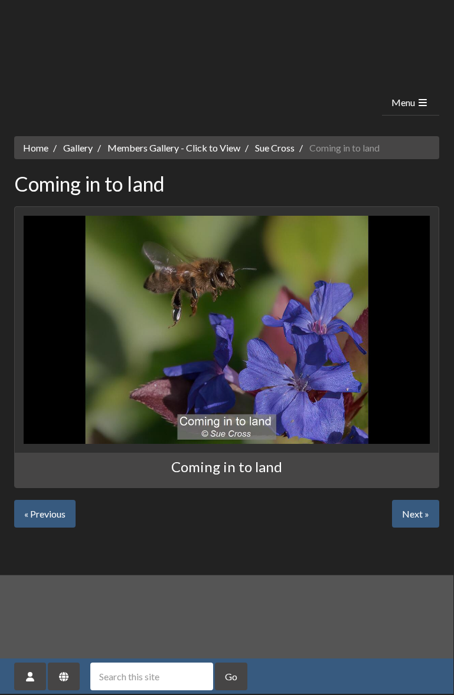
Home (35, 147)
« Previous (45, 513)
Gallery (78, 147)
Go (231, 676)
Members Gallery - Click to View (173, 147)
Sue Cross (275, 147)
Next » (415, 513)
